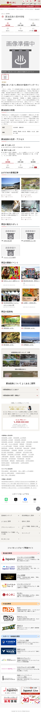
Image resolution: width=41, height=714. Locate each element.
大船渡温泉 (18, 452)
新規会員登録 (31, 6)
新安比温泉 (4, 458)
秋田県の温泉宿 (5, 463)
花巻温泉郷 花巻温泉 (27, 456)
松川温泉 (22, 446)
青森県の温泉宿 (20, 460)
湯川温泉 (28, 458)
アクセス (20, 30)
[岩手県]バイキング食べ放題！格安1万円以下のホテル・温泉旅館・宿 (19, 483)
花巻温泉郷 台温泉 (6, 438)
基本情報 (8, 25)
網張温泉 (12, 460)
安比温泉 (18, 456)
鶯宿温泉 (3, 454)
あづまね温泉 (28, 450)
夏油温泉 (12, 456)
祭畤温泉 (20, 450)
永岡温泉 (11, 448)
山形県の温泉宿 (25, 463)
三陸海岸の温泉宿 (20, 473)
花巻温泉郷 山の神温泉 (19, 438)
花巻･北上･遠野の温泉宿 (7, 473)
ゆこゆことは (5, 539)
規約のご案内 (26, 521)
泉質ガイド (20, 374)
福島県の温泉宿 (5, 465)
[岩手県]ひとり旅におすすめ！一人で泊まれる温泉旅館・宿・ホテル (19, 487)
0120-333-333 (22, 422)
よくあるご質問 (6, 521)
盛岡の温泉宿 (13, 471)
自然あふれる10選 (28, 363)
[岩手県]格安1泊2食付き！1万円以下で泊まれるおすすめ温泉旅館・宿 (19, 481)
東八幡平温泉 (18, 448)
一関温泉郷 (14, 450)
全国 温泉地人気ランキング (11, 357)
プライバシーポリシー (8, 527)
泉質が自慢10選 (28, 357)
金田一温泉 (4, 444)
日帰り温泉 (20, 25)
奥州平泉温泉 (4, 460)
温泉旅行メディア (6, 515)
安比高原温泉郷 (5, 450)
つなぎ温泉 (31, 454)
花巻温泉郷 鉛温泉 (19, 442)
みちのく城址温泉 (13, 444)
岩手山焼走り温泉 (27, 452)
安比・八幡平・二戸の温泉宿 (25, 471)
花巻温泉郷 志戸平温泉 (14, 454)
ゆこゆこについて (21, 6)
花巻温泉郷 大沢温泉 (7, 440)
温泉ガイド (3, 9)
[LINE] (6, 499)
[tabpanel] (20, 54)
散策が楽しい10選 (11, 363)
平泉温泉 (15, 446)
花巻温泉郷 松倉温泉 (32, 442)
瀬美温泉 (24, 454)
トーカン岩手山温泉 (6, 446)
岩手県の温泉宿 (30, 460)
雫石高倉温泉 (20, 458)
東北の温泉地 (19, 9)
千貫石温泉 (28, 444)
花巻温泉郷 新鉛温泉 (20, 440)
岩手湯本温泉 (12, 458)
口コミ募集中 (8, 19)
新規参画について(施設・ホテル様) (9, 533)
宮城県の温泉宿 (15, 463)
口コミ (8, 30)
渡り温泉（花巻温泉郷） (7, 452)
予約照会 (31, 4)
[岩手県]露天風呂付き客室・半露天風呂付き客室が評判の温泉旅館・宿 (19, 485)
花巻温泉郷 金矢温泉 (7, 442)
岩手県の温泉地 (29, 9)
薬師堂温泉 (4, 448)
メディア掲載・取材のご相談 (30, 527)
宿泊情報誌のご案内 (28, 515)
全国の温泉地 (11, 9)
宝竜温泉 (33, 448)
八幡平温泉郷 (4, 456)
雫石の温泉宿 (4, 471)
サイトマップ (26, 533)
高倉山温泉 (26, 448)
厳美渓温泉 (28, 446)
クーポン (33, 30)
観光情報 (33, 25)
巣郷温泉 (22, 444)
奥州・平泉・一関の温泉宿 (8, 475)
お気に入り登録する (34, 19)
